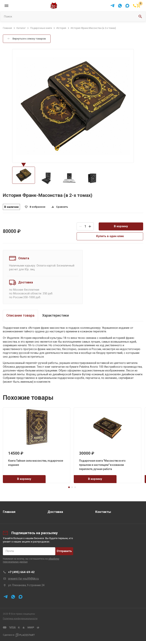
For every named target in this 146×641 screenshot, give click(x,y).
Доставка (55, 512)
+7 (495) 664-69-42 (21, 572)
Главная (9, 512)
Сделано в (8, 635)
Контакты (103, 512)
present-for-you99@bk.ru (23, 578)
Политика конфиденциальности (20, 618)
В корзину (121, 226)
